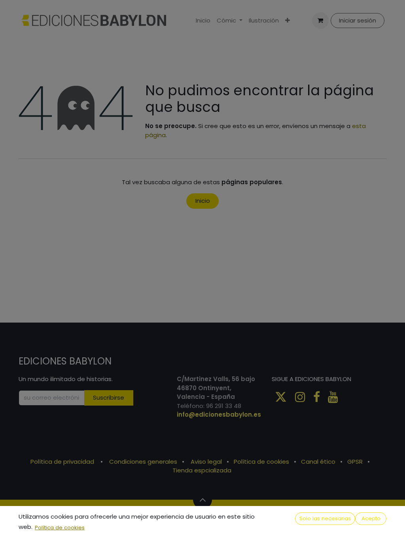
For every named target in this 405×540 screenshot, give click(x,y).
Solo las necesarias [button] (325, 518)
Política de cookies (60, 527)
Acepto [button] (370, 518)
